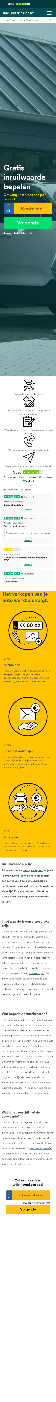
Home (5, 20)
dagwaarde (29, 1122)
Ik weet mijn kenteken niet (36, 1203)
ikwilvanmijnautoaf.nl (41, 1148)
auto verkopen (36, 973)
